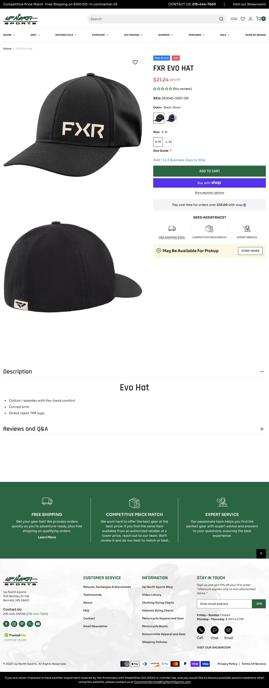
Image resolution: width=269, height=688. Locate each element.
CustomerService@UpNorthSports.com (162, 682)
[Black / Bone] (158, 118)
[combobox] (157, 19)
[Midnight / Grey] (171, 118)
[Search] (221, 19)
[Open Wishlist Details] (243, 19)
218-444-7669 (37, 614)
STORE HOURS (250, 251)
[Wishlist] (135, 62)
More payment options (209, 192)
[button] (162, 89)
